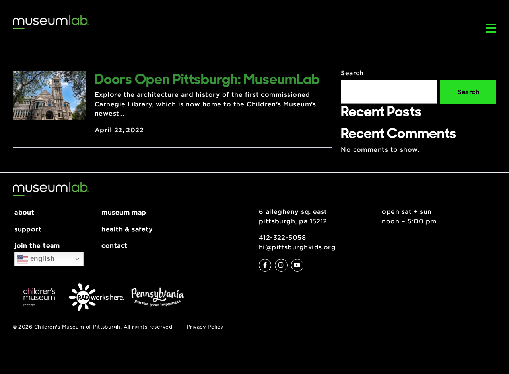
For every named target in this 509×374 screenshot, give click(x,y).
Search (352, 73)
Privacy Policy (205, 327)
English (41, 258)
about (24, 212)
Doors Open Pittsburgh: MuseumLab (207, 79)
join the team (37, 245)
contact (114, 245)
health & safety (127, 229)
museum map (123, 212)
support (27, 229)
